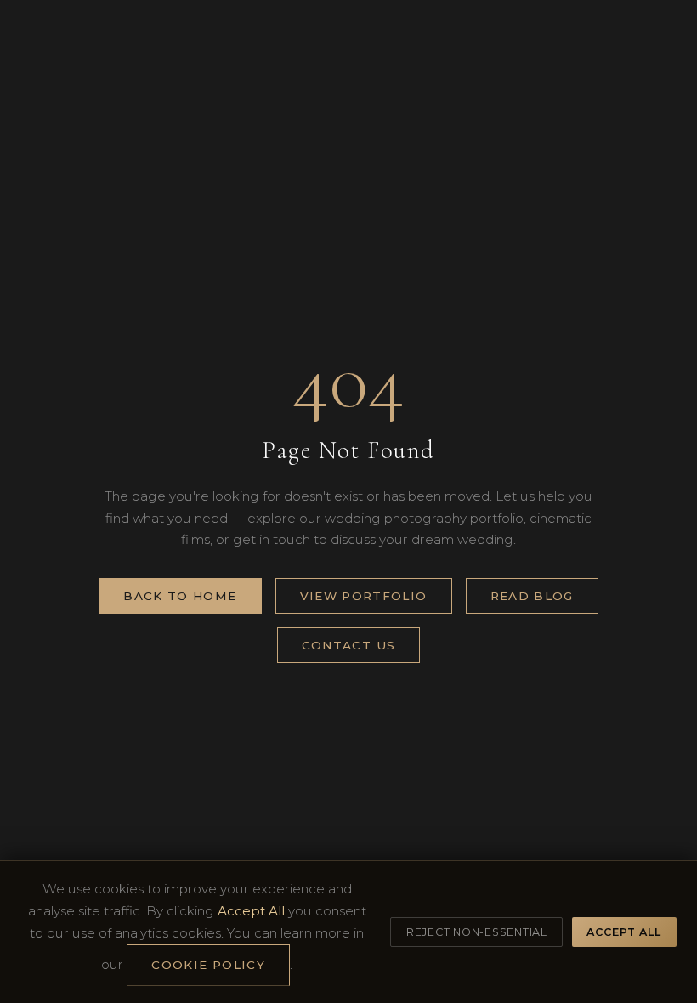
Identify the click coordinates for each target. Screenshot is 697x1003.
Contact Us (349, 645)
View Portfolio (364, 596)
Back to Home (179, 596)
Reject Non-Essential (476, 932)
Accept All (623, 932)
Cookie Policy (208, 965)
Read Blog (532, 596)
